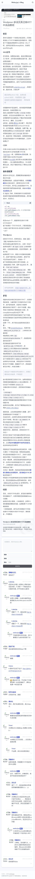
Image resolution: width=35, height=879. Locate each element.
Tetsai (10, 725)
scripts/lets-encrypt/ (19, 87)
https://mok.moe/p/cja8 (9, 524)
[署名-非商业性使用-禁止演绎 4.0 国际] (24, 876)
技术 (4, 20)
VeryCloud (6, 154)
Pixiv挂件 (12, 159)
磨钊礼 (11, 701)
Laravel (10, 876)
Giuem (11, 666)
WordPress (6, 28)
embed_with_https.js (12, 408)
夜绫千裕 (12, 646)
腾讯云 (16, 123)
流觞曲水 (12, 759)
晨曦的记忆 (12, 572)
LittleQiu (11, 582)
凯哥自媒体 (12, 692)
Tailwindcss (17, 876)
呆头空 (14, 782)
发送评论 (17, 566)
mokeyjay (13, 595)
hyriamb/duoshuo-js (16, 328)
